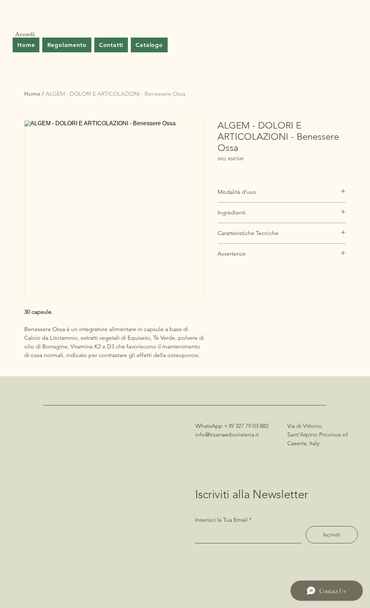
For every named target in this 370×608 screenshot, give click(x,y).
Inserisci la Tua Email (221, 520)
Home (32, 93)
